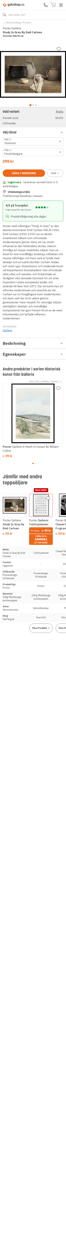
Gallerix (7, 330)
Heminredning (13, 22)
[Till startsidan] (13, 5)
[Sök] (4, 14)
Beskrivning (14, 343)
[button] (33, 117)
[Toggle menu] (61, 5)
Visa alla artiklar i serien (44, 381)
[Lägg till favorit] (58, 49)
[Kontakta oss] (45, 5)
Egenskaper (14, 354)
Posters (27, 22)
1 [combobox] (53, 173)
